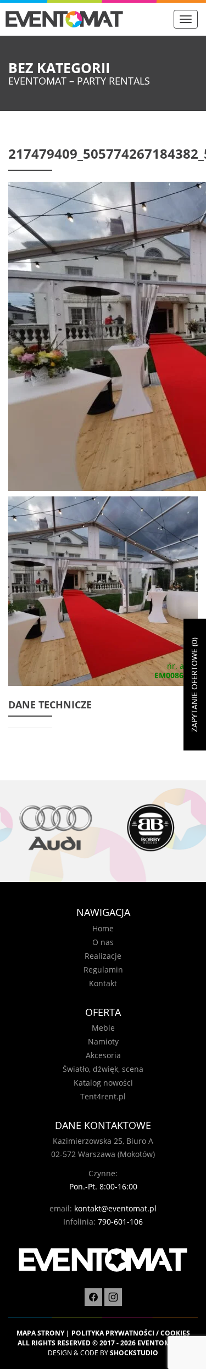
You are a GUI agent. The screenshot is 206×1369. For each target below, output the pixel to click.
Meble (103, 1027)
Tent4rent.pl (103, 1096)
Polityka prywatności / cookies (130, 1333)
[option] (55, 827)
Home (103, 928)
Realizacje (103, 956)
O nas (103, 942)
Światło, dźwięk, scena (103, 1069)
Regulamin (103, 969)
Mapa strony (40, 1333)
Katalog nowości (103, 1082)
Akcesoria (103, 1055)
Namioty (103, 1041)
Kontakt (103, 983)
